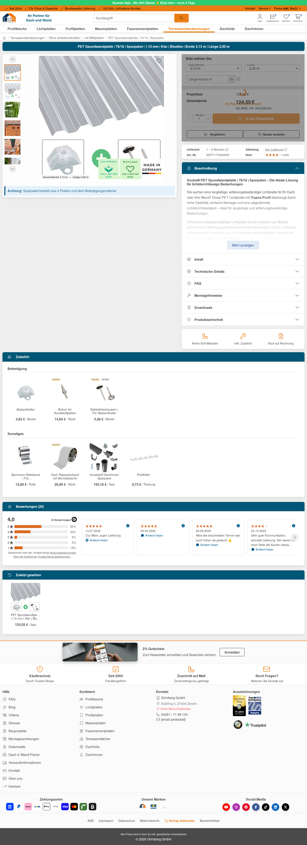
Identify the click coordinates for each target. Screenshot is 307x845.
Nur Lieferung (274, 149)
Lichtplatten (94, 707)
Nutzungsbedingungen (63, 552)
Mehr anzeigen (243, 245)
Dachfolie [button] (227, 28)
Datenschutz (126, 821)
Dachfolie (92, 746)
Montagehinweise (208, 295)
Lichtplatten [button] (46, 28)
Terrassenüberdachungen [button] (189, 28)
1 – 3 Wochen (215, 149)
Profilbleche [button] (17, 28)
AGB (91, 821)
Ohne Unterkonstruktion (64, 38)
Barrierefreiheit (209, 821)
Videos (13, 715)
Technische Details (209, 271)
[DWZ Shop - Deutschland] (142, 806)
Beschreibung (205, 168)
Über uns (15, 778)
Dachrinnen (94, 754)
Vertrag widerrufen (181, 821)
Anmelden (232, 652)
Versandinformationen (24, 762)
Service (263, 8)
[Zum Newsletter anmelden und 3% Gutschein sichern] (100, 652)
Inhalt (198, 259)
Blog (11, 707)
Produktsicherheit (208, 319)
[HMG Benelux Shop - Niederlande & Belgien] (153, 806)
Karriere (14, 786)
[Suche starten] (181, 18)
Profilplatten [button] (75, 28)
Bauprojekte (17, 730)
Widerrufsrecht (149, 821)
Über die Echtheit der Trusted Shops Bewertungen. (42, 556)
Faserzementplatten (100, 730)
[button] (298, 18)
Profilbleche (94, 699)
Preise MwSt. (286, 8)
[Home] (4, 38)
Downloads (203, 307)
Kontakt (250, 8)
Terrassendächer (97, 738)
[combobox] (134, 18)
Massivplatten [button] (106, 28)
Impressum (106, 821)
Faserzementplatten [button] (142, 28)
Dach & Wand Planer (24, 754)
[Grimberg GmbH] (164, 806)
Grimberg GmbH (173, 697)
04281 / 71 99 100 (174, 714)
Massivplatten (95, 723)
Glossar (14, 723)
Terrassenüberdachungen (27, 38)
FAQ (197, 283)
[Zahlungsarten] (51, 806)
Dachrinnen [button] (254, 28)
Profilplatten (94, 715)
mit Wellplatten (94, 38)
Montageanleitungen (23, 738)
